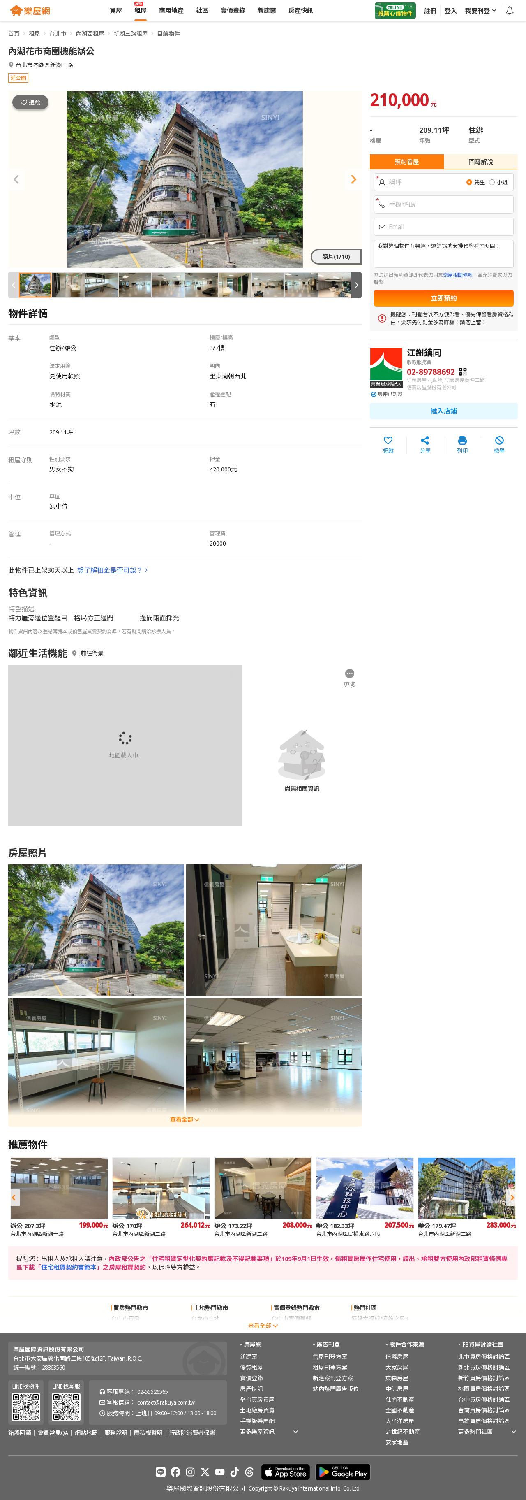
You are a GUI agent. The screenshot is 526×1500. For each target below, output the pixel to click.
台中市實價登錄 (291, 1318)
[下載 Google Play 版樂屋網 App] (343, 1472)
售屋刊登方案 (330, 1357)
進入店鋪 (444, 411)
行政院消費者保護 (192, 1433)
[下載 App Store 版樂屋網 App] (285, 1472)
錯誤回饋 (19, 1433)
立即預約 (444, 298)
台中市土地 (205, 1329)
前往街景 (92, 653)
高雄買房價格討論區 (484, 1421)
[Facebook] (175, 1472)
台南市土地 (205, 1318)
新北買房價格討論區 (484, 1367)
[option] (59, 1197)
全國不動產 (399, 1410)
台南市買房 (125, 1329)
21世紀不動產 (402, 1431)
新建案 (248, 1357)
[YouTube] (220, 1472)
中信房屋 (396, 1389)
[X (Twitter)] (205, 1472)
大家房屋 (396, 1367)
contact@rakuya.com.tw (166, 1402)
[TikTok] (235, 1472)
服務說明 (115, 1433)
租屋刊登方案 (330, 1367)
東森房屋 (396, 1378)
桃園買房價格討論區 (484, 1389)
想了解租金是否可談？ (110, 570)
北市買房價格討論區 (484, 1357)
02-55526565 (152, 1392)
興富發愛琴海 (368, 1329)
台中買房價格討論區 (484, 1399)
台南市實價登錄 (291, 1329)
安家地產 (396, 1442)
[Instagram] (190, 1472)
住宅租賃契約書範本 (69, 1267)
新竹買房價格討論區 (484, 1378)
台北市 (58, 33)
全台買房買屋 (257, 1399)
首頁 (14, 33)
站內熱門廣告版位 (336, 1389)
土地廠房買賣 (257, 1410)
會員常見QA (53, 1433)
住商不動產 (399, 1399)
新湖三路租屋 (130, 33)
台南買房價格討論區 (484, 1410)
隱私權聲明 (148, 1433)
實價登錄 (251, 1378)
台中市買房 (125, 1318)
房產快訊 (251, 1389)
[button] (16, 179)
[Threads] (249, 1472)
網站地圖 (86, 1433)
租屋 (34, 33)
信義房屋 (396, 1357)
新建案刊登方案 (333, 1378)
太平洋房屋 (399, 1421)
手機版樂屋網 (257, 1421)
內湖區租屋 (90, 33)
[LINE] (161, 1472)
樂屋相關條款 (458, 275)
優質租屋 (251, 1367)
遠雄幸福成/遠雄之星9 (379, 1318)
